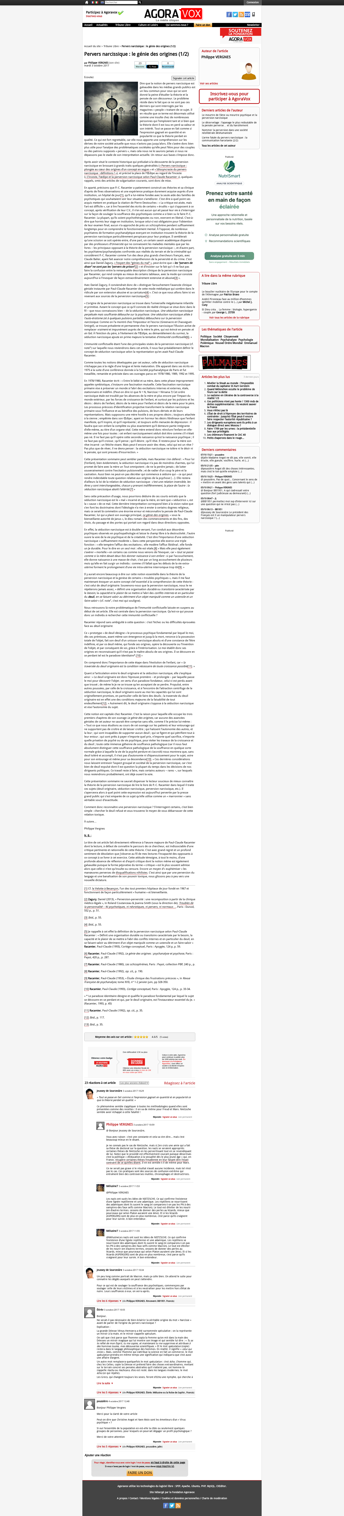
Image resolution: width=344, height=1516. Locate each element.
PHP (203, 1486)
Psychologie (245, 339)
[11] (189, 666)
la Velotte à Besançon (105, 888)
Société (217, 336)
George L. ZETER (225, 312)
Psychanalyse (229, 339)
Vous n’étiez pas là (217, 410)
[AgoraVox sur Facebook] (229, 16)
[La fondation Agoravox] (240, 43)
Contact (134, 1498)
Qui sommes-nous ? (177, 24)
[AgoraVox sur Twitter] (235, 16)
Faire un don (203, 24)
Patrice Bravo (231, 294)
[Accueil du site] (174, 21)
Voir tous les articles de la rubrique (229, 317)
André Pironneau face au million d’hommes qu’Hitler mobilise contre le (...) (226, 300)
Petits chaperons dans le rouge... (225, 437)
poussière (102, 1401)
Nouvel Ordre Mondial (229, 343)
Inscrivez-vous (94, 16)
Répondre (157, 1117)
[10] (138, 655)
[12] (104, 703)
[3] (176, 278)
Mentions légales (149, 1498)
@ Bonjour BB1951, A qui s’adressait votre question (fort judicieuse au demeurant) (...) (225, 492)
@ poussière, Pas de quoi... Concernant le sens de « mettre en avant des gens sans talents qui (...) (229, 481)
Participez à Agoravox (101, 12)
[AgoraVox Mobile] (253, 16)
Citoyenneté (231, 336)
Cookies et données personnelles (180, 1498)
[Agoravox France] (92, 2)
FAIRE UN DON (140, 1473)
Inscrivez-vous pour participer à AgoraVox (229, 96)
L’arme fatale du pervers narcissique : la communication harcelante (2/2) (224, 139)
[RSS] (241, 16)
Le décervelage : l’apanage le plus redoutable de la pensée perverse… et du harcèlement (229, 124)
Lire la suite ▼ (105, 1383)
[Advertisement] (147, 36)
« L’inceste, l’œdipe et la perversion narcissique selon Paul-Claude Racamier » (132, 177)
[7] (131, 489)
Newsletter (253, 24)
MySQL (211, 1486)
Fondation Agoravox (183, 1492)
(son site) (114, 62)
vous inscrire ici (165, 1466)
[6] (187, 337)
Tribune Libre (123, 24)
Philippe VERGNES (98, 62)
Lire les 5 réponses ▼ (145, 1392)
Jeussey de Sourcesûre (109, 1090)
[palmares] (225, 369)
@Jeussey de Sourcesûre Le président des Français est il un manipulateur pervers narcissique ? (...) (224, 515)
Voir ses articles (209, 83)
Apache (186, 1486)
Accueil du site (92, 46)
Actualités (102, 24)
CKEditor (221, 1486)
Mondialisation (209, 339)
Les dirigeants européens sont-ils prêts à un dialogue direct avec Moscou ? (232, 424)
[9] (180, 567)
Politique (205, 336)
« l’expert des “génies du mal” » (133, 263)
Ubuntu (195, 1486)
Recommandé (168, 67)
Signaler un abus (170, 1117)
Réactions (140, 67)
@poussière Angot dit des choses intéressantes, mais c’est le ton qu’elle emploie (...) (228, 470)
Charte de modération (214, 1498)
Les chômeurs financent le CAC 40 (226, 434)
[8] (155, 548)
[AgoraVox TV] (247, 16)
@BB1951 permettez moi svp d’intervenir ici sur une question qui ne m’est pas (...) (228, 503)
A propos (122, 1498)
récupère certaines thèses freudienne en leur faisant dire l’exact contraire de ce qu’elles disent (147, 1161)
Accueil (88, 24)
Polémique (207, 343)
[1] (121, 195)
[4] (147, 292)
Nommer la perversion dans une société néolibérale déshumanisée (225, 131)
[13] (149, 759)
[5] (147, 296)
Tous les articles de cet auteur (219, 145)
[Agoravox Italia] (96, 2)
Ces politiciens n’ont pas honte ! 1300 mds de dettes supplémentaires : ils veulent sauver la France (233, 404)
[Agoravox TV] (101, 2)
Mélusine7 (112, 1186)
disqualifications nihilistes (131, 872)
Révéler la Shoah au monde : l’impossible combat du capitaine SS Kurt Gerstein (230, 384)
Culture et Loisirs (148, 24)
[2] (136, 266)
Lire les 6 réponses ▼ (135, 1300)
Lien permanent (185, 1117)
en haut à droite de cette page (168, 1462)
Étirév (100, 1309)
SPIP (177, 1486)
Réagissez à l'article (179, 1083)
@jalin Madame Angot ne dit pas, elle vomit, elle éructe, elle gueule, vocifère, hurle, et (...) (228, 459)
